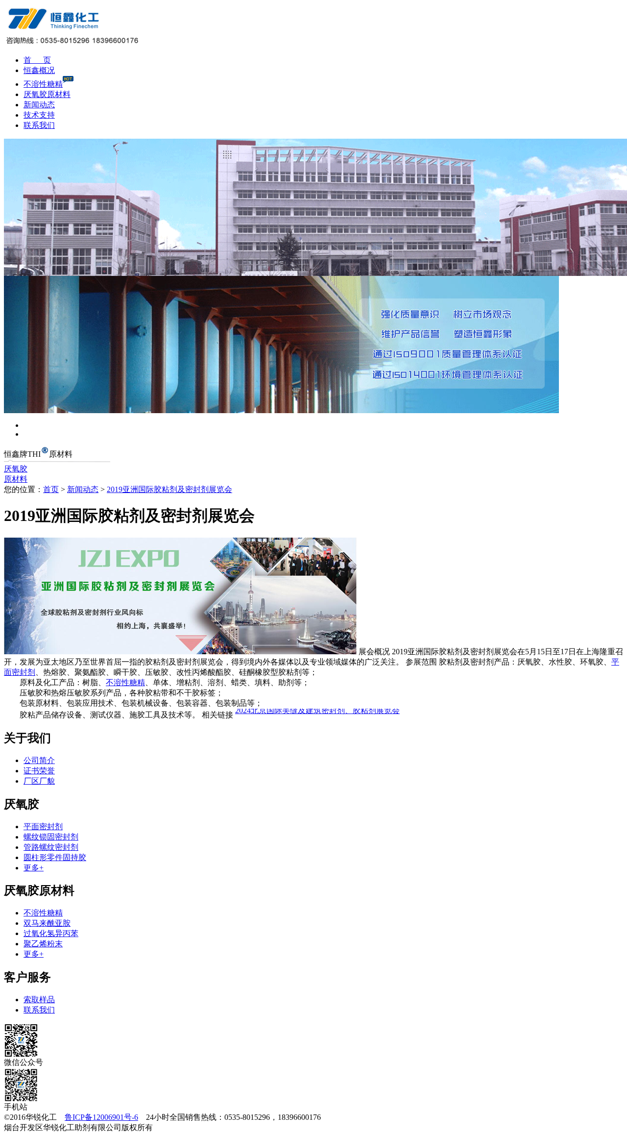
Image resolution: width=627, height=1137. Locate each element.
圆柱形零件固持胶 (55, 857)
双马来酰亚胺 (47, 923)
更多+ (34, 868)
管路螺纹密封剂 (51, 847)
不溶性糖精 (43, 84)
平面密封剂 (43, 826)
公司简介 (39, 760)
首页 (51, 489)
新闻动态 (39, 104)
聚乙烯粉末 (43, 943)
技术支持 (39, 115)
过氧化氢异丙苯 (51, 933)
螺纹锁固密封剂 (51, 837)
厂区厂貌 (39, 781)
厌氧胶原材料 (47, 94)
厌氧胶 (15, 469)
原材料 (15, 479)
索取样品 (39, 999)
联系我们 (39, 125)
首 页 (37, 60)
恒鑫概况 (39, 70)
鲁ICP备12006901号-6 (101, 1117)
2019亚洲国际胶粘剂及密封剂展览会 (169, 489)
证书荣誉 (39, 770)
